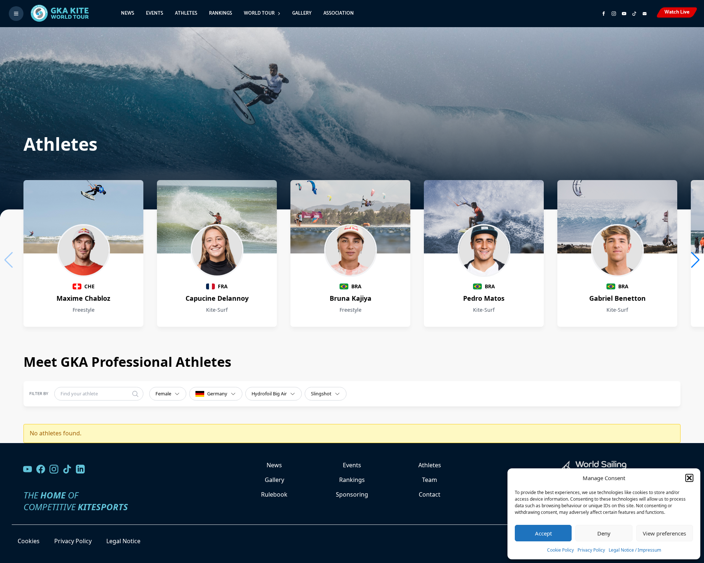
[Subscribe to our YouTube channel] (624, 13)
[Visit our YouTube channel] (27, 469)
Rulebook (274, 494)
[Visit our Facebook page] (40, 469)
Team (429, 480)
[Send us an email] (644, 13)
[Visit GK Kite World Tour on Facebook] (603, 13)
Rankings (220, 13)
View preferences (664, 533)
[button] (689, 478)
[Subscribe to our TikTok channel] (634, 13)
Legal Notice (123, 541)
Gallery (302, 13)
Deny (603, 533)
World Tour (259, 13)
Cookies (29, 541)
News (127, 13)
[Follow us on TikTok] (67, 469)
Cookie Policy (560, 550)
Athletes (186, 13)
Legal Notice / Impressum (635, 550)
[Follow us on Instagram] (614, 13)
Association (338, 13)
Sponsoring (352, 494)
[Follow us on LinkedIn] (80, 469)
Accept (543, 533)
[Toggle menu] (16, 13)
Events (154, 13)
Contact (429, 494)
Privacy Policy (591, 550)
